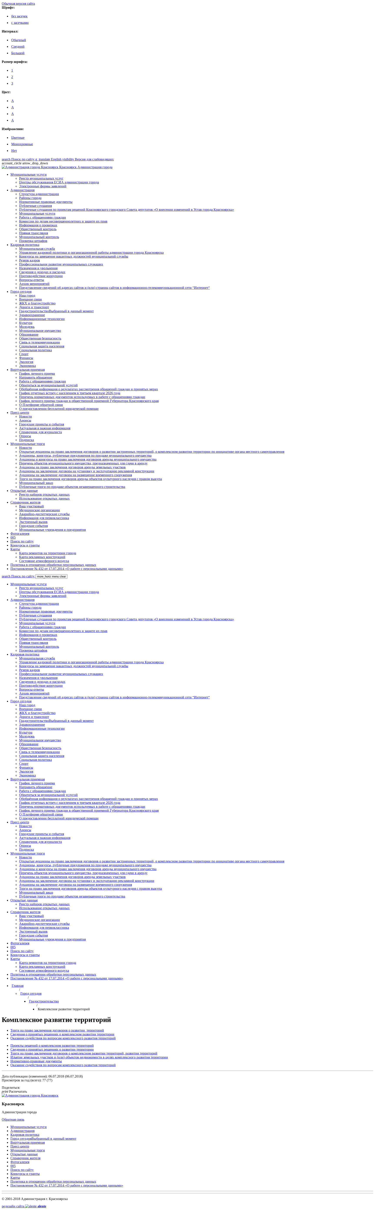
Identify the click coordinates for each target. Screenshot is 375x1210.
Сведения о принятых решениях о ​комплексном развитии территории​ (62, 1034)
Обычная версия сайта (18, 3)
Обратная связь (13, 1119)
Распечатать (14, 1091)
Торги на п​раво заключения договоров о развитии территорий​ (57, 1030)
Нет (14, 150)
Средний (18, 46)
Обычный (18, 40)
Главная (17, 986)
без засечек (19, 16)
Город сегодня (30, 993)
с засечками (20, 23)
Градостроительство (44, 1001)
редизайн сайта (24, 1206)
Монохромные (22, 144)
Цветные (18, 137)
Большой (18, 53)
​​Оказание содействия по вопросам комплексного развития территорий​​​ (63, 1038)
